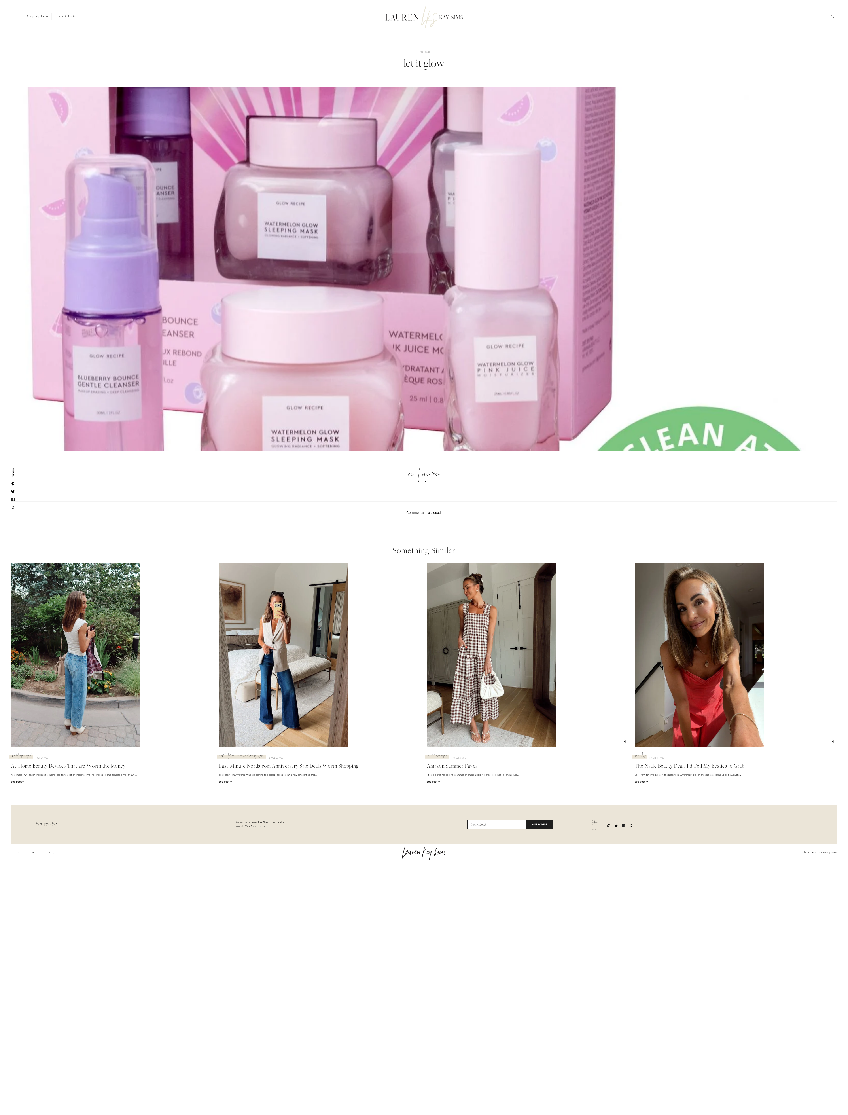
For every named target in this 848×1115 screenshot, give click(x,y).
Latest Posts (66, 16)
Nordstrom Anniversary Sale (242, 756)
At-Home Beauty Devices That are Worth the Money (68, 766)
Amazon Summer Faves (452, 766)
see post (16, 782)
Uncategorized (21, 756)
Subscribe (540, 825)
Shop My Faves (38, 16)
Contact (17, 853)
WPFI (834, 853)
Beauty (640, 756)
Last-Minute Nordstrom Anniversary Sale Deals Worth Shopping (288, 766)
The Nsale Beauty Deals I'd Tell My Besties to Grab (690, 766)
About (36, 853)
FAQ (51, 853)
